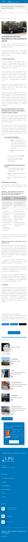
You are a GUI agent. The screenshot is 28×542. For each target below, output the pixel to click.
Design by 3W (4, 536)
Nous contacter (13, 332)
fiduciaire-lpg (9, 516)
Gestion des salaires (16, 347)
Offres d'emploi (5, 485)
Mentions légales (6, 489)
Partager (5, 324)
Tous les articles (6, 418)
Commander (13, 441)
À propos (4, 482)
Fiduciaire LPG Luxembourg (8, 478)
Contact (4, 496)
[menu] (25, 2)
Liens (3, 493)
